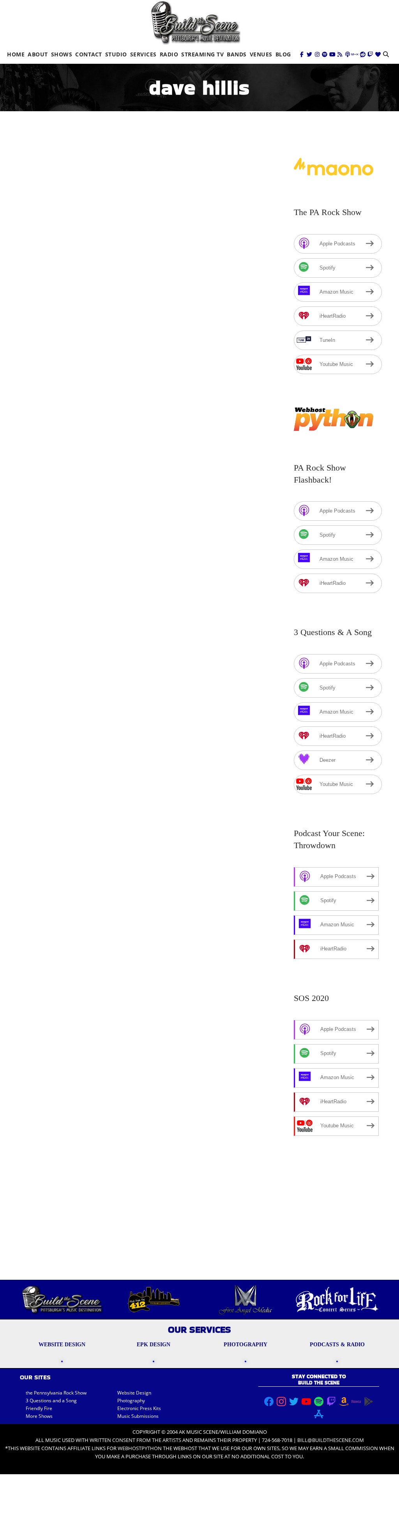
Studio (116, 54)
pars (191, 350)
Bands (237, 54)
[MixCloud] (355, 54)
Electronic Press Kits (139, 1408)
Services (143, 54)
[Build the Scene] (195, 22)
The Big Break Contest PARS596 (91, 339)
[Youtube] (332, 54)
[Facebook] (302, 54)
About (38, 54)
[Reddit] (363, 54)
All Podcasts (164, 350)
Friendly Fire (39, 1408)
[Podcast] (347, 54)
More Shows (39, 1416)
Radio (169, 54)
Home (16, 54)
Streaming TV (202, 54)
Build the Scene (111, 350)
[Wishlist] (378, 54)
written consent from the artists (135, 1440)
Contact (88, 54)
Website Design (134, 1392)
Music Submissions (138, 1416)
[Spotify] (324, 54)
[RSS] (340, 54)
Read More (43, 733)
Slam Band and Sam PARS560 (87, 970)
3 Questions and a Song (51, 1400)
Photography (131, 1400)
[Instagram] (317, 54)
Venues (261, 54)
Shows (61, 54)
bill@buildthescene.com (330, 1440)
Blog (283, 54)
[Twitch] (370, 54)
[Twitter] (309, 54)
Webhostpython (140, 1448)
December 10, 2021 (52, 350)
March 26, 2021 (48, 981)
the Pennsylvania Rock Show (56, 1392)
